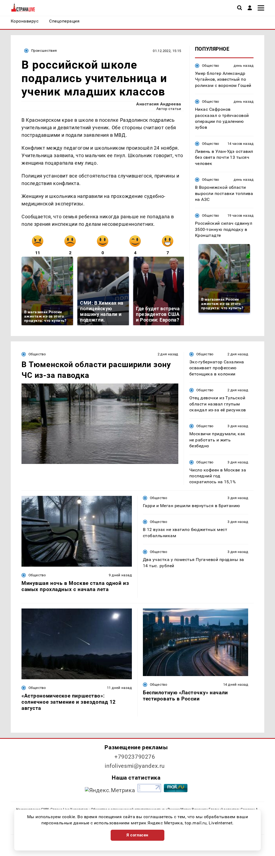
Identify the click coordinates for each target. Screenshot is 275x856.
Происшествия (44, 51)
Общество (210, 66)
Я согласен (137, 835)
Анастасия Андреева (158, 103)
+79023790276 (134, 757)
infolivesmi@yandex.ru (135, 766)
